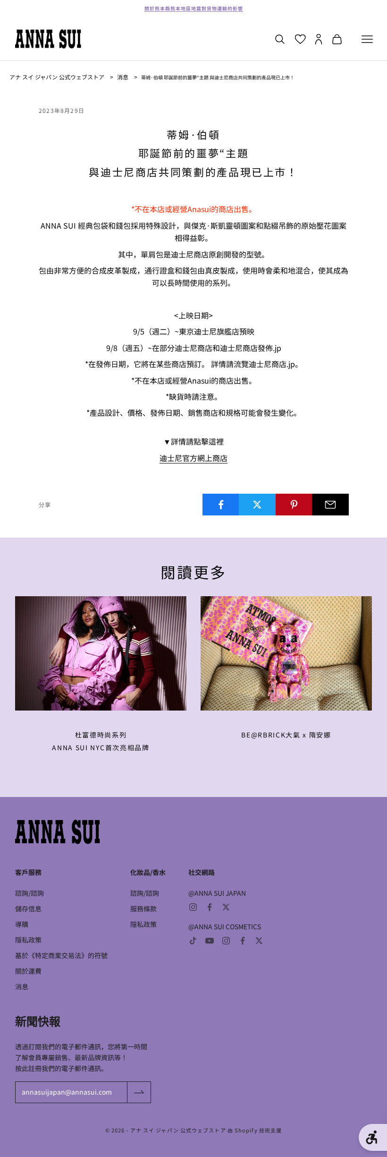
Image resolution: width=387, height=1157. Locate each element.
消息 (122, 77)
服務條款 (143, 908)
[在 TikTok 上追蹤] (193, 940)
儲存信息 (28, 908)
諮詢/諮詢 (29, 893)
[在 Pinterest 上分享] (294, 504)
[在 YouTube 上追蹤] (209, 940)
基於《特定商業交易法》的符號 (61, 955)
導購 (21, 924)
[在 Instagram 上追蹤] (193, 907)
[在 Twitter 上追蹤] (226, 907)
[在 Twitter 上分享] (257, 504)
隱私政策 (28, 939)
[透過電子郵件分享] (330, 504)
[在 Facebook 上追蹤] (209, 907)
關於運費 (28, 971)
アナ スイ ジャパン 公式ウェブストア (56, 77)
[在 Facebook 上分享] (221, 504)
